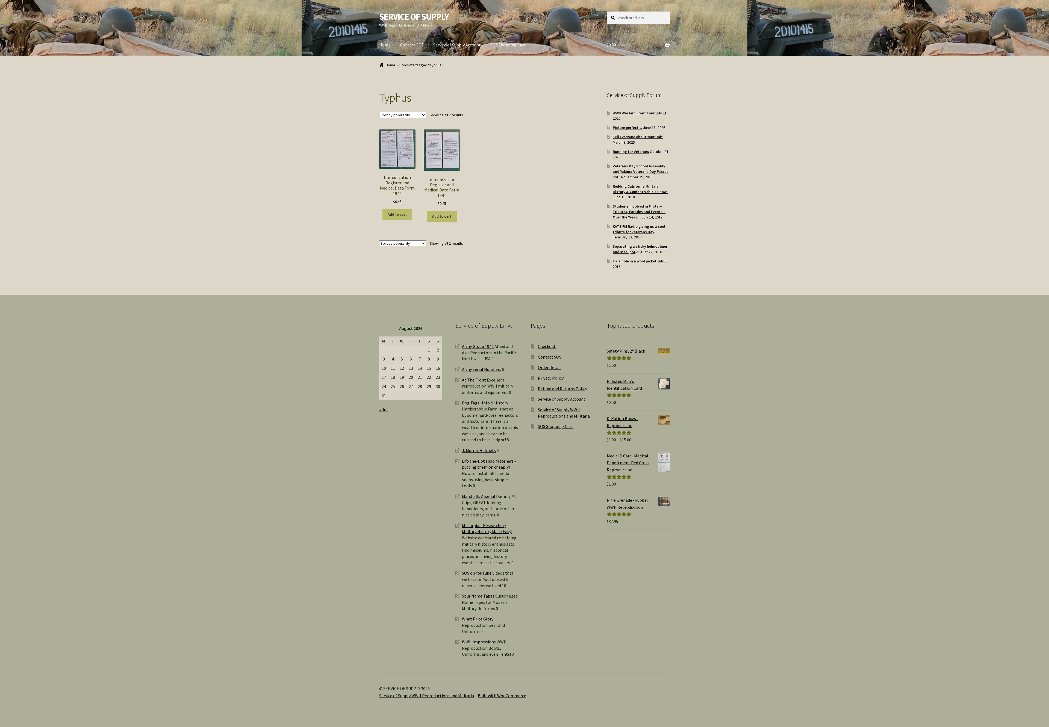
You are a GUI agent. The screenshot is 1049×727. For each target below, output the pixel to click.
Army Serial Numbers (481, 369)
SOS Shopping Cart (508, 45)
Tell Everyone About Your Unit (638, 136)
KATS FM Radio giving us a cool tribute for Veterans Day (639, 229)
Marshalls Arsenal (478, 496)
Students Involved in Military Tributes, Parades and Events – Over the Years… (639, 212)
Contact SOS (412, 45)
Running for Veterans (631, 151)
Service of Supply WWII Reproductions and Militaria (426, 695)
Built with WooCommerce (502, 695)
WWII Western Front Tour (634, 113)
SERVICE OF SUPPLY (414, 16)
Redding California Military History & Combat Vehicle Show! (640, 189)
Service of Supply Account (457, 45)
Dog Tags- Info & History (485, 403)
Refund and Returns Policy (562, 388)
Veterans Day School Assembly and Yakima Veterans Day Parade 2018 (640, 171)
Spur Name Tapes (478, 596)
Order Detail (549, 367)
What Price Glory (477, 619)
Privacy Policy (551, 378)
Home (385, 45)
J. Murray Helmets (479, 450)
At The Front (474, 380)
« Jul (383, 409)
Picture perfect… (627, 127)
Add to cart (397, 214)
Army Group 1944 (478, 346)
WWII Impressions (479, 642)
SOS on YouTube (476, 573)
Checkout (547, 346)
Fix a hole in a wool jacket (634, 261)
